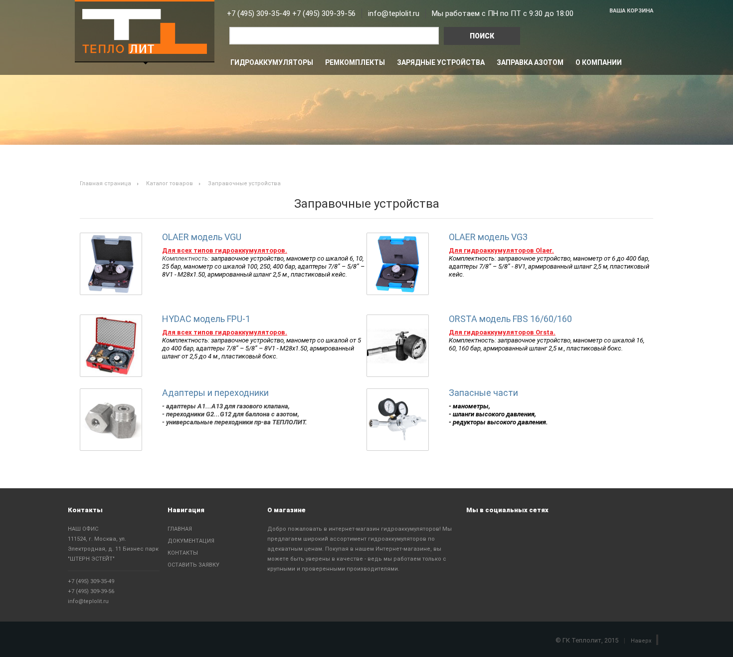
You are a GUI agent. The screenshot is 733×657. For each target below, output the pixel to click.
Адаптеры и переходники (215, 392)
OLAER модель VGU (201, 237)
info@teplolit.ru (88, 601)
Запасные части (483, 392)
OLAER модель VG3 (488, 237)
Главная (180, 529)
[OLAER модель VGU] (111, 264)
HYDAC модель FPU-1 (206, 319)
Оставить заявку (193, 565)
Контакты (183, 553)
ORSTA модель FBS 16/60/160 (510, 319)
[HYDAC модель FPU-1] (111, 346)
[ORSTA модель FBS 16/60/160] (397, 346)
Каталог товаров (169, 183)
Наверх (641, 641)
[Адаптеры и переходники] (111, 419)
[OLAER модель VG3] (397, 264)
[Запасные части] (397, 419)
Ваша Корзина (631, 10)
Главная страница (105, 183)
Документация (191, 541)
